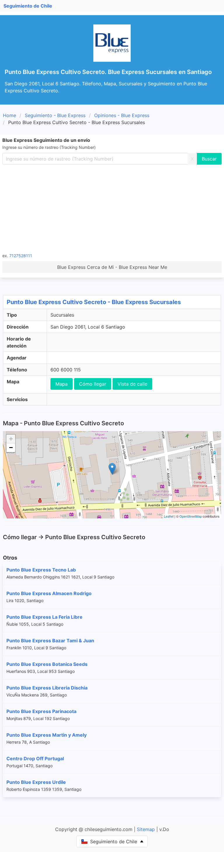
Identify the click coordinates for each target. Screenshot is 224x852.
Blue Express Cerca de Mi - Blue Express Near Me (112, 267)
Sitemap (146, 829)
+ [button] (11, 438)
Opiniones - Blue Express (121, 115)
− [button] (11, 447)
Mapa (61, 384)
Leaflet (169, 516)
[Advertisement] (112, 208)
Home (9, 115)
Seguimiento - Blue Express (55, 115)
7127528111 (20, 255)
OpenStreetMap (190, 516)
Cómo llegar (92, 384)
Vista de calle (132, 384)
